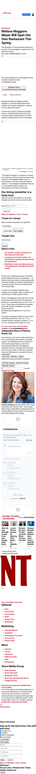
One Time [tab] (5, 357)
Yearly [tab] (21, 357)
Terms (19, 214)
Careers (7, 652)
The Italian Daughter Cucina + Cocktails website (15, 327)
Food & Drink (9, 612)
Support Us (26, 14)
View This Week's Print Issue (12, 602)
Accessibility (21, 685)
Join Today (5, 740)
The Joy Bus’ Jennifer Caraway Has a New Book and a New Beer (18, 254)
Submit (10, 760)
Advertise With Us (11, 630)
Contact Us (8, 654)
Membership (9, 662)
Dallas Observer (10, 670)
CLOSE (4, 246)
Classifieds (9, 633)
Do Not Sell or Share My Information (15, 702)
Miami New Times (11, 676)
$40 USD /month (8, 366)
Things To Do (9, 619)
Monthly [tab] (14, 357)
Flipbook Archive (11, 657)
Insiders (4, 733)
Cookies (14, 685)
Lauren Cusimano (10, 54)
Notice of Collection (9, 214)
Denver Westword (11, 673)
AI (27, 685)
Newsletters (9, 622)
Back (2, 760)
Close (3, 772)
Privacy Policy (10, 641)
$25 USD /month (22, 363)
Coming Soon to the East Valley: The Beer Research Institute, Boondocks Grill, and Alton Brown (19, 259)
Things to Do (6, 731)
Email (4, 206)
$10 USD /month (8, 363)
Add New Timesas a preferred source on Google (14, 88)
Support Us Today (8, 371)
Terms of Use (9, 638)
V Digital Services (11, 681)
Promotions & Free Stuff (13, 636)
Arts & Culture (10, 614)
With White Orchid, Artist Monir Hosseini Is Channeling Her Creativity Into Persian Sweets (19, 266)
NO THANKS (18, 231)
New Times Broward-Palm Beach (16, 678)
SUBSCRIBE (8, 231)
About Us (8, 649)
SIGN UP (7, 211)
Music (7, 617)
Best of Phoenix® (8, 735)
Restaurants (6, 28)
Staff (6, 659)
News (7, 609)
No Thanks (4, 742)
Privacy (25, 214)
